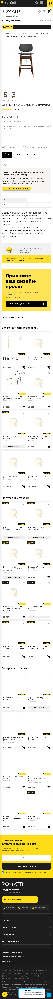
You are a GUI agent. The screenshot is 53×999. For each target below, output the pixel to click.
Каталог (7, 27)
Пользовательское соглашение (13, 956)
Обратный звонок (44, 20)
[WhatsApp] (6, 2)
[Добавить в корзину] (23, 367)
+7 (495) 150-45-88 (11, 20)
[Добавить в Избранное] (24, 334)
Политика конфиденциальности (13, 952)
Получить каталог (16, 188)
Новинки (17, 27)
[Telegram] (11, 2)
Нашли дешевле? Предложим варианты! (26, 147)
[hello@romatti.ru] (15, 2)
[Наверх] (5, 994)
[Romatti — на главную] (12, 884)
